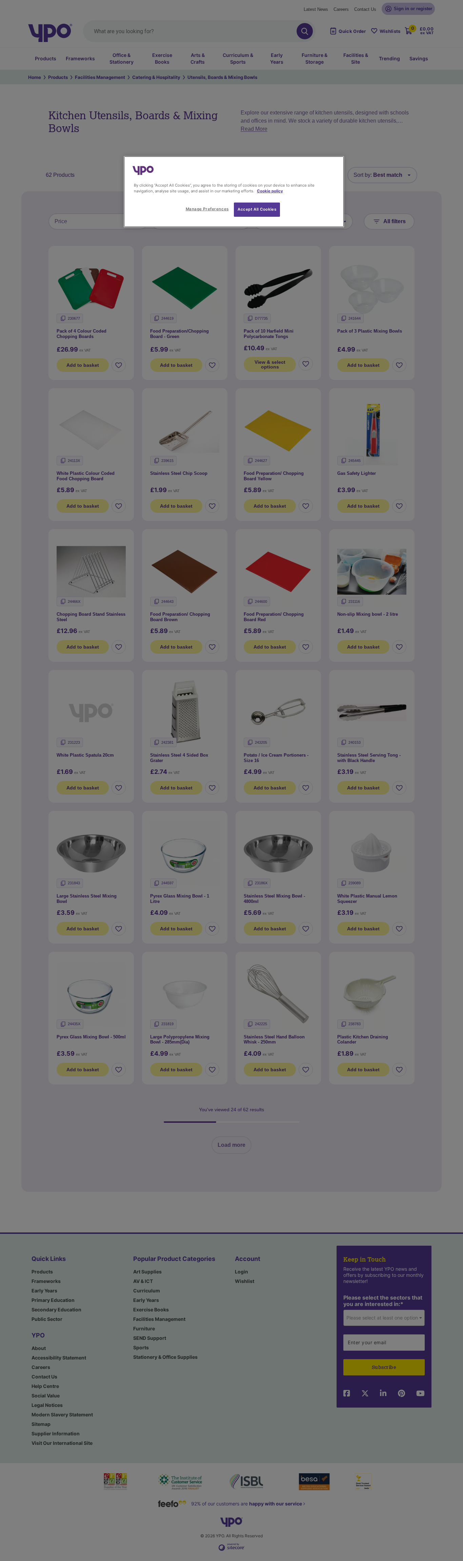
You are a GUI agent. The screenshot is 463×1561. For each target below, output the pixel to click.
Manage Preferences (207, 209)
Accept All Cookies (257, 209)
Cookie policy (270, 191)
